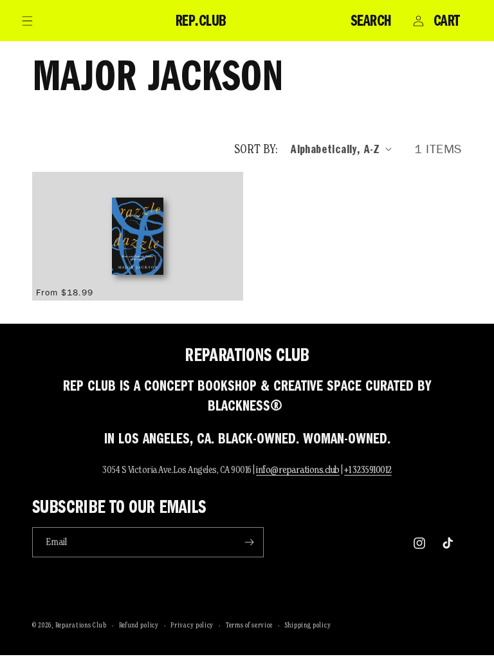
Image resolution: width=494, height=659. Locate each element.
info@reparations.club (298, 469)
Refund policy (139, 625)
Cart (447, 21)
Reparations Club (81, 625)
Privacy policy (192, 625)
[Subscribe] (249, 542)
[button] (27, 20)
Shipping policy (308, 625)
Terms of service (249, 625)
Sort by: (256, 148)
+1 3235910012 (368, 469)
